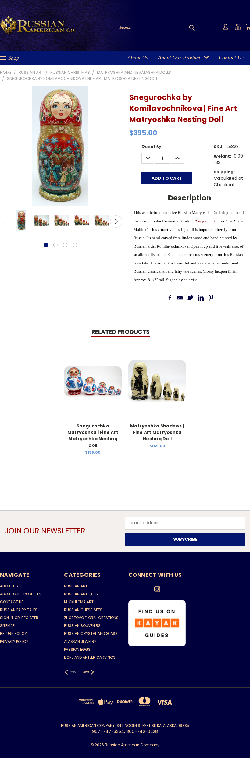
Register (29, 617)
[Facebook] (170, 298)
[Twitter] (191, 298)
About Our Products (181, 58)
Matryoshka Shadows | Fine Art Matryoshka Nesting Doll (157, 432)
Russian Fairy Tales (19, 609)
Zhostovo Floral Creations (91, 617)
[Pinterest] (211, 298)
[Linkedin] (201, 298)
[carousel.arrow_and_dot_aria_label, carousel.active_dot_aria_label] (46, 245)
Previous (240, 738)
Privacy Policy (14, 641)
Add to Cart (92, 385)
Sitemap (7, 625)
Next (116, 221)
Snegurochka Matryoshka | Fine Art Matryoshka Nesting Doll (92, 435)
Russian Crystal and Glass (91, 633)
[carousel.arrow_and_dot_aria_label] (55, 245)
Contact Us (231, 58)
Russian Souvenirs (82, 625)
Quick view (93, 374)
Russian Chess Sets (83, 609)
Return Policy (13, 633)
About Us (137, 58)
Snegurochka (207, 221)
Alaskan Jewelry (80, 641)
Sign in (7, 617)
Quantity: (151, 146)
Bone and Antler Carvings (90, 657)
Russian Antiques (81, 594)
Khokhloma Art (79, 601)
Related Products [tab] (120, 332)
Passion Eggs (77, 649)
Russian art (76, 586)
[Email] (180, 298)
